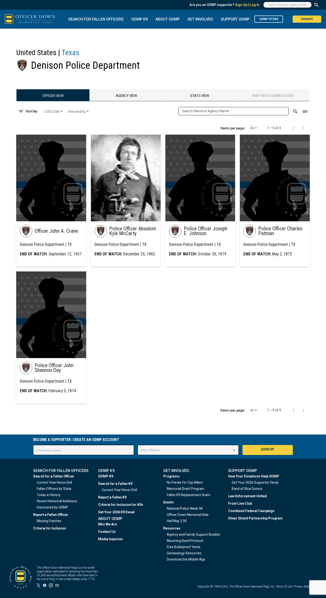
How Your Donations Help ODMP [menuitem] (253, 476)
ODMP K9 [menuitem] (105, 476)
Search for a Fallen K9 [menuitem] (115, 484)
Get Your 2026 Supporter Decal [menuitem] (255, 482)
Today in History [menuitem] (49, 495)
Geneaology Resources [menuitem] (184, 553)
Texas (70, 52)
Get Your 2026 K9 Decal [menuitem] (116, 512)
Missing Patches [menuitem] (49, 521)
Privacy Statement (305, 586)
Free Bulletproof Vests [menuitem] (183, 547)
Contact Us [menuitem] (107, 532)
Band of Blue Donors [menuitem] (247, 489)
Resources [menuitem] (171, 528)
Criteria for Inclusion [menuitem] (49, 528)
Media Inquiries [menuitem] (110, 539)
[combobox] (54, 111)
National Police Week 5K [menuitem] (185, 508)
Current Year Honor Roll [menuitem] (54, 482)
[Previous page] (293, 128)
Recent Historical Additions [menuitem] (57, 501)
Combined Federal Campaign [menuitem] (251, 511)
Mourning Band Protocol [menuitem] (185, 541)
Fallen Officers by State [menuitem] (54, 489)
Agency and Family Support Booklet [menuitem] (193, 534)
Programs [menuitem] (171, 476)
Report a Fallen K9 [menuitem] (112, 497)
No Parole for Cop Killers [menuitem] (185, 482)
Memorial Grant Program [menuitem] (185, 489)
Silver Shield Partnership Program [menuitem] (255, 518)
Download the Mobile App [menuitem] (186, 559)
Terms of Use (284, 586)
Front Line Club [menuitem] (240, 503)
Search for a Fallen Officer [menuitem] (53, 476)
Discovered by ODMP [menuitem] (52, 507)
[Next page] (303, 128)
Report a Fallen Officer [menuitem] (50, 515)
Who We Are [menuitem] (107, 524)
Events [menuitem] (168, 502)
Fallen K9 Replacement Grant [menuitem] (188, 495)
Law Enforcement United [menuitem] (247, 496)
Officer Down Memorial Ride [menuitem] (188, 515)
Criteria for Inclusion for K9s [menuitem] (120, 505)
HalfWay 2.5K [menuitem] (177, 521)
